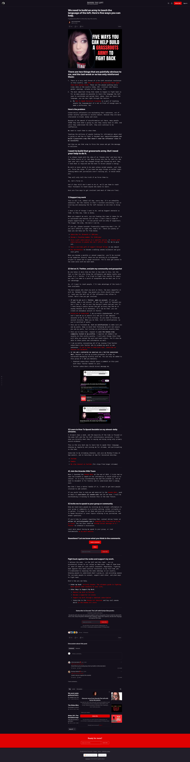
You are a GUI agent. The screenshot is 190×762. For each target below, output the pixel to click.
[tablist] (74, 648)
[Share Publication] (171, 3)
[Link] (66, 74)
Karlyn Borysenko (76, 21)
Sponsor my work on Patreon (83, 592)
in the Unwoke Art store (87, 602)
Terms (99, 751)
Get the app (102, 755)
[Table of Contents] (2, 381)
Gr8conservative (75, 662)
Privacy (95, 751)
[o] (116, 696)
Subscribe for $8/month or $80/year (84, 234)
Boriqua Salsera (75, 671)
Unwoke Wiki (88, 474)
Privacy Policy (106, 721)
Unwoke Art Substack (94, 600)
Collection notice (106, 751)
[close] (109, 692)
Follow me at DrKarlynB (80, 313)
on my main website (86, 531)
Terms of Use (102, 719)
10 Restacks (85, 632)
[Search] (168, 3)
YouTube (73, 459)
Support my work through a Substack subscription (92, 597)
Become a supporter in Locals (84, 595)
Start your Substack (91, 755)
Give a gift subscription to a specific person (89, 240)
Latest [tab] (73, 689)
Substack (87, 759)
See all (71, 729)
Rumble (73, 461)
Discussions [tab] (79, 689)
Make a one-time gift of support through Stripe (89, 247)
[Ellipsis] (121, 662)
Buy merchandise (77, 250)
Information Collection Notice (94, 721)
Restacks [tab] (78, 648)
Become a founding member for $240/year (86, 237)
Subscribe (177, 3)
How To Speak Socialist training (88, 101)
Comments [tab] (71, 648)
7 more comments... (73, 681)
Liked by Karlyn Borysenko (78, 663)
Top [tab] (70, 689)
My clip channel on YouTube (81, 464)
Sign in (185, 3)
